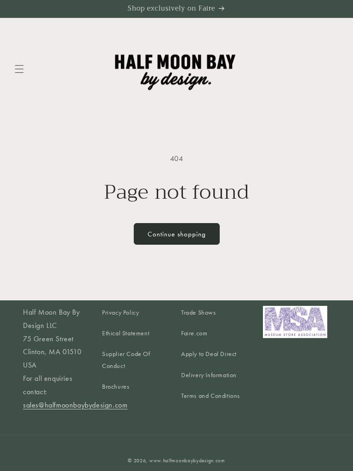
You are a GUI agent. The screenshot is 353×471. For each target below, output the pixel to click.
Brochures (115, 387)
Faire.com (194, 333)
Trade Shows (198, 312)
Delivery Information (209, 375)
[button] (19, 69)
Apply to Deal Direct (209, 354)
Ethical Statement (125, 333)
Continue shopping (177, 234)
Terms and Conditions (210, 396)
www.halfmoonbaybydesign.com (187, 461)
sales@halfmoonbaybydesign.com (75, 405)
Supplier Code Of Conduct (126, 359)
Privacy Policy (120, 312)
